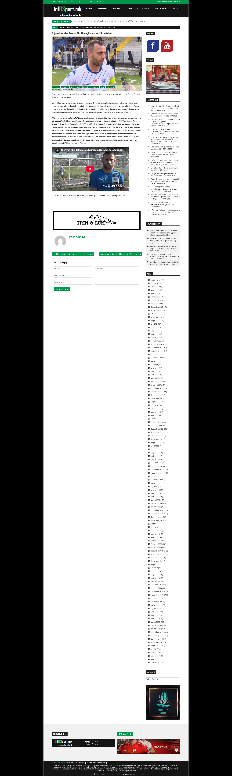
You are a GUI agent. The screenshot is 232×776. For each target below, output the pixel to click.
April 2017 (154, 659)
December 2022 (157, 429)
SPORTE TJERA (132, 8)
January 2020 (156, 547)
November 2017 (157, 635)
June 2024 (154, 368)
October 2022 (156, 436)
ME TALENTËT (161, 8)
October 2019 (156, 557)
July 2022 (154, 446)
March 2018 (155, 622)
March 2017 (155, 662)
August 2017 (155, 646)
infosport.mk (56, 89)
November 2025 (157, 310)
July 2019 (154, 568)
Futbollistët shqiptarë (90, 87)
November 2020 (157, 513)
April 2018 (154, 618)
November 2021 (157, 473)
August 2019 (155, 564)
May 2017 (154, 656)
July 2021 (154, 486)
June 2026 (154, 286)
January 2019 (156, 588)
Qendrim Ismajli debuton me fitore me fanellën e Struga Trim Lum (164, 203)
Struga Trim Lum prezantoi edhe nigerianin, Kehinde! (163, 174)
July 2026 (154, 283)
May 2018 (154, 615)
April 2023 (154, 415)
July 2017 (154, 649)
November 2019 (157, 554)
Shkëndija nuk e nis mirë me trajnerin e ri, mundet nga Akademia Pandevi (74, 254)
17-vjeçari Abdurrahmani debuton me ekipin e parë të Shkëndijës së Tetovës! (165, 212)
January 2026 (156, 303)
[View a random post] (178, 8)
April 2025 (154, 334)
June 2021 (154, 490)
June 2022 (154, 449)
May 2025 (154, 331)
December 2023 (157, 388)
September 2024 (157, 358)
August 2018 (155, 605)
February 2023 (156, 422)
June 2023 (154, 408)
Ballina (73, 2)
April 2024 (154, 375)
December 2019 (157, 551)
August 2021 (155, 483)
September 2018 (157, 601)
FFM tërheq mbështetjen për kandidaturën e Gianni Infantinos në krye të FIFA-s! (164, 189)
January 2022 (156, 466)
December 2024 (157, 347)
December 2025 (157, 307)
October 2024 (156, 354)
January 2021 (156, 507)
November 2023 (157, 391)
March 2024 (155, 378)
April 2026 (154, 293)
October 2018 (156, 598)
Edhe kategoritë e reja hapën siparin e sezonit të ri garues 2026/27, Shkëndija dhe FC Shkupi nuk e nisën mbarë (165, 122)
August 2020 (155, 524)
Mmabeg (154, 262)
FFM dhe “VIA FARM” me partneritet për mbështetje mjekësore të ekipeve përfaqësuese (165, 196)
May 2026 (154, 290)
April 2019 (154, 578)
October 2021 (156, 476)
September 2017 (157, 642)
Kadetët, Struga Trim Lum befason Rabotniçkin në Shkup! (100, 21)
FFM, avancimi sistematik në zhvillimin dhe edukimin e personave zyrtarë (165, 131)
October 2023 (156, 395)
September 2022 (157, 439)
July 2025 (154, 324)
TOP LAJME (110, 87)
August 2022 (155, 442)
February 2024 (156, 381)
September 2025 (157, 317)
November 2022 (157, 432)
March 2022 (155, 459)
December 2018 (157, 591)
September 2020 (157, 520)
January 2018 (156, 629)
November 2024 (157, 351)
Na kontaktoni (90, 2)
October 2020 (156, 517)
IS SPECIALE (146, 8)
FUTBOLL (90, 8)
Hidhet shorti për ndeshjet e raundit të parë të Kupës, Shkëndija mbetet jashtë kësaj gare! (164, 162)
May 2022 (154, 452)
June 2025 (154, 327)
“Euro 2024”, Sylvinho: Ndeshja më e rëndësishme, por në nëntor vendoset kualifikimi (163, 232)
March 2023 (155, 419)
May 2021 (154, 493)
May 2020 (154, 534)
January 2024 (156, 385)
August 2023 (155, 402)
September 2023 (157, 398)
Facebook (177, 1)
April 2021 (154, 496)
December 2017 (157, 632)
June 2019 (154, 571)
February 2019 (156, 585)
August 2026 (155, 280)
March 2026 (155, 297)
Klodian (153, 238)
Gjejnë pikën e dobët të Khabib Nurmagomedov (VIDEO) (164, 263)
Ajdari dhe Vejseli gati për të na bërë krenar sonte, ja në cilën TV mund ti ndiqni (165, 108)
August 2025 (155, 320)
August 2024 (155, 361)
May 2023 (154, 412)
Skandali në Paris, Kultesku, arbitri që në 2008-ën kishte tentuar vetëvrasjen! (164, 256)
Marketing (99, 2)
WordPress (80, 763)
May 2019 (154, 574)
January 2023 (156, 425)
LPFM (102, 87)
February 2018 (156, 625)
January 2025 (156, 344)
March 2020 (155, 541)
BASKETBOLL (103, 8)
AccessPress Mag (100, 763)
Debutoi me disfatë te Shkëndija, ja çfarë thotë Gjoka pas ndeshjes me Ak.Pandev (121, 254)
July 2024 (154, 364)
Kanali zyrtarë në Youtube (164, 1)
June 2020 (154, 530)
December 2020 (157, 510)
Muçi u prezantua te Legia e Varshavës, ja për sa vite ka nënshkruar (163, 248)
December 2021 (157, 469)
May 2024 (154, 371)
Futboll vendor (76, 87)
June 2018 (154, 612)
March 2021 (155, 500)
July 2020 (154, 527)
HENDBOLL (117, 8)
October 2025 (156, 314)
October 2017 (156, 639)
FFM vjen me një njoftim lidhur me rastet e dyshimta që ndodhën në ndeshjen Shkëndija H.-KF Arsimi (164, 139)
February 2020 (156, 544)
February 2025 (156, 341)
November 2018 (157, 595)
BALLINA (70, 27)
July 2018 (154, 608)
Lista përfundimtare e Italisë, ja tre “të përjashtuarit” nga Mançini (163, 240)
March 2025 (155, 337)
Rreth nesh (80, 2)
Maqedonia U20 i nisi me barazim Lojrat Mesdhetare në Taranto (164, 153)
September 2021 (157, 480)
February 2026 (156, 300)
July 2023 (154, 405)
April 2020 (154, 537)
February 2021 (156, 503)
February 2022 (156, 463)
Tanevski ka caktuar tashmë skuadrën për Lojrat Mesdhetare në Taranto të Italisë (165, 181)
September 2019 (157, 561)
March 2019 (155, 581)
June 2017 (154, 652)
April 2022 (154, 456)
